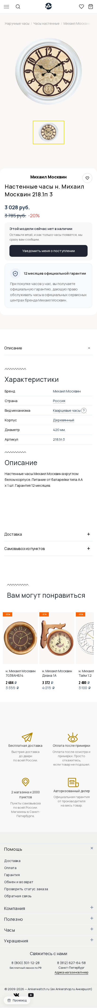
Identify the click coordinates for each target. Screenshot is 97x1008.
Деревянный (63, 420)
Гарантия (12, 875)
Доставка (12, 860)
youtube (33, 994)
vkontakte (19, 994)
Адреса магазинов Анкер (71, 972)
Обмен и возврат (18, 882)
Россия (59, 400)
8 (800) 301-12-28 (26, 963)
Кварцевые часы (67, 410)
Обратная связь (18, 896)
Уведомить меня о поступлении (48, 251)
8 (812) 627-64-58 (71, 963)
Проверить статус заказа (26, 889)
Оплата (10, 868)
